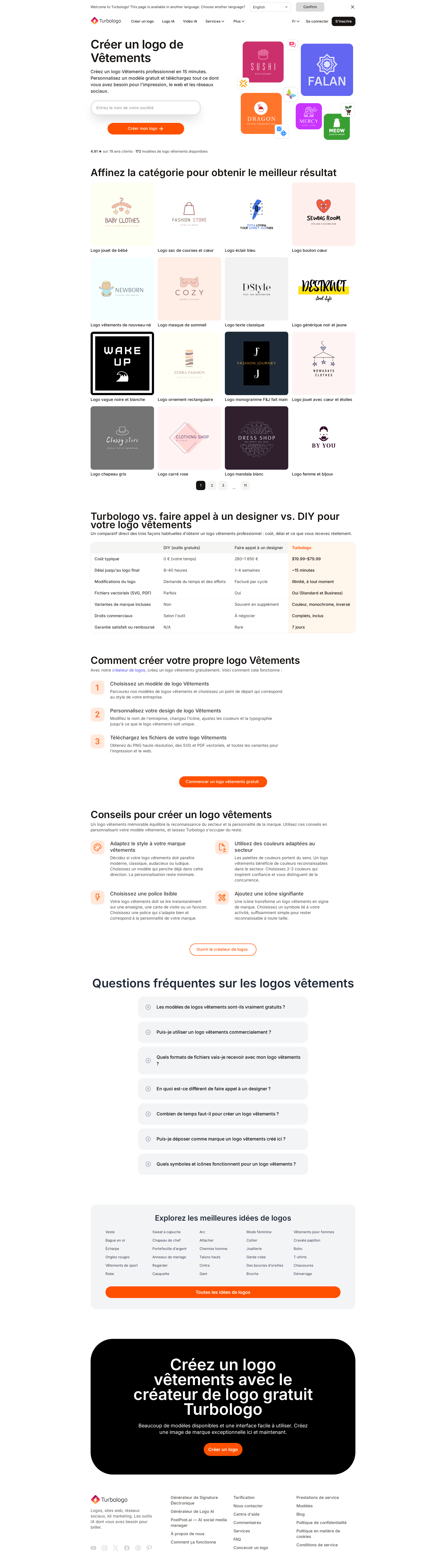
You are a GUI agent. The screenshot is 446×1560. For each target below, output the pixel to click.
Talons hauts (210, 1257)
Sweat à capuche (166, 1232)
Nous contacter (248, 1506)
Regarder (160, 1265)
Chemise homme (213, 1249)
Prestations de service (317, 1497)
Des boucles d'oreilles (264, 1265)
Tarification (244, 1497)
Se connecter (317, 21)
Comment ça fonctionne (193, 1542)
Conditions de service (317, 1545)
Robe (109, 1274)
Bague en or (115, 1240)
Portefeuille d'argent (169, 1249)
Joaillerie (254, 1249)
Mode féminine (259, 1232)
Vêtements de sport (121, 1265)
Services (241, 1531)
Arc (202, 1232)
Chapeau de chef (166, 1240)
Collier (251, 1240)
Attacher (207, 1240)
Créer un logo (142, 21)
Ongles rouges (117, 1257)
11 (245, 485)
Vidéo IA (190, 21)
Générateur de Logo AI (192, 1511)
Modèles (304, 1506)
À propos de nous (187, 1534)
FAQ (237, 1539)
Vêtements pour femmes (314, 1232)
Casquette (160, 1274)
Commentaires (247, 1523)
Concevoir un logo (250, 1548)
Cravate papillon (307, 1240)
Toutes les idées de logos (223, 1292)
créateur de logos (128, 670)
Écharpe (112, 1249)
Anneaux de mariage (169, 1257)
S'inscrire (343, 21)
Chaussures (303, 1265)
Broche (252, 1274)
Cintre (205, 1265)
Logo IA (168, 21)
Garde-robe (256, 1257)
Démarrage (303, 1274)
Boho (298, 1249)
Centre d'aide (246, 1514)
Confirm (310, 7)
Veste (110, 1232)
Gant (203, 1274)
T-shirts (300, 1257)
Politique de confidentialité (321, 1523)
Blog (300, 1514)
